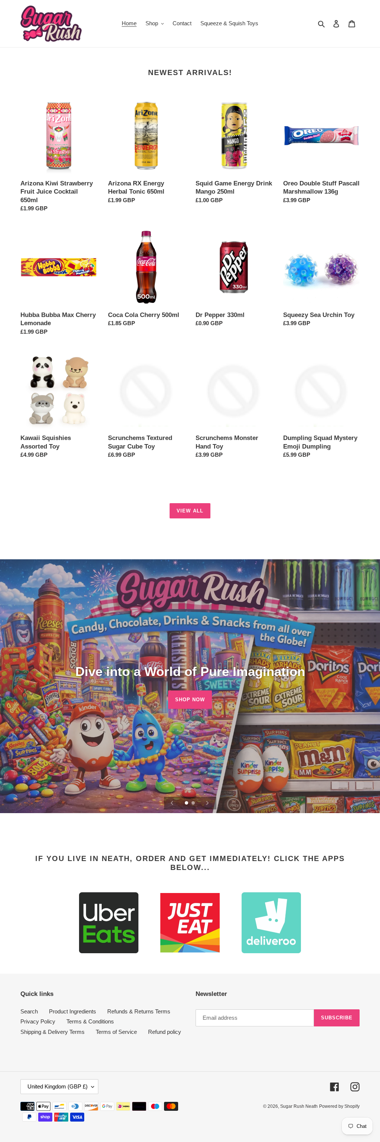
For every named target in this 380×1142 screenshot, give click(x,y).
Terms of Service (116, 1032)
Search (29, 1011)
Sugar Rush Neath (299, 1106)
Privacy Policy (37, 1021)
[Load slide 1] (187, 803)
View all (190, 511)
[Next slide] (207, 803)
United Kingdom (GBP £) (57, 1086)
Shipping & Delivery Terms (52, 1032)
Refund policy (164, 1032)
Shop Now (190, 699)
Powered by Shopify (339, 1106)
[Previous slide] (172, 803)
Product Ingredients (72, 1011)
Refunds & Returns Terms (138, 1011)
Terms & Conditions (90, 1021)
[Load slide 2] (193, 803)
